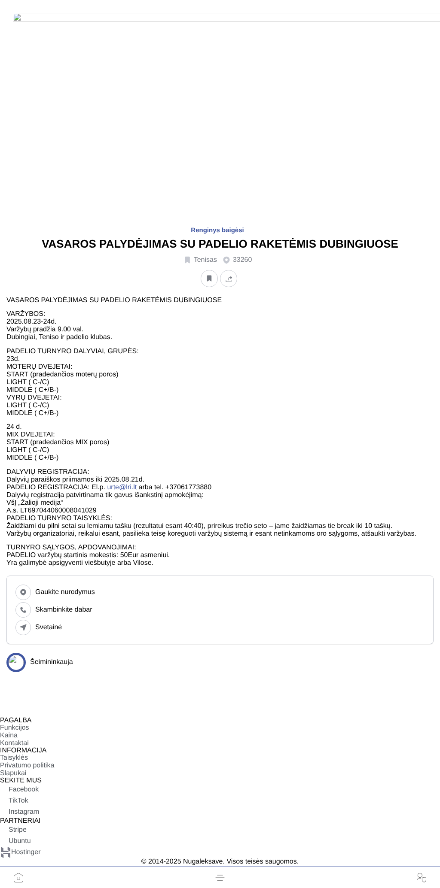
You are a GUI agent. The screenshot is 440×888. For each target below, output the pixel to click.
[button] (220, 878)
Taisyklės (14, 757)
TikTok (18, 800)
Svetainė (48, 627)
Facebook (24, 789)
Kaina (9, 735)
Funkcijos (14, 727)
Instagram (24, 811)
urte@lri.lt (122, 487)
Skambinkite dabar (63, 609)
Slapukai (13, 773)
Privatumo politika (27, 765)
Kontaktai (14, 743)
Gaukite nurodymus (65, 592)
